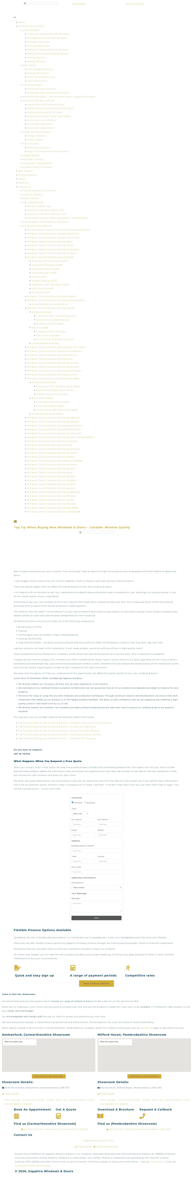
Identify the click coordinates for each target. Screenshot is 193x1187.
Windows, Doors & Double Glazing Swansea (51, 308)
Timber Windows (36, 136)
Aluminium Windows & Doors (39, 101)
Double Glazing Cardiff (44, 281)
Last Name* (103, 819)
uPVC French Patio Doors (41, 77)
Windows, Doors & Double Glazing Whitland (51, 504)
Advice (21, 179)
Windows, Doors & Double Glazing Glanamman (53, 367)
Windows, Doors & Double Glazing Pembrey (51, 496)
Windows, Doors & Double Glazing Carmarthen (53, 234)
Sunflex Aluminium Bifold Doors (45, 112)
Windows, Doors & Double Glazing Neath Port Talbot (56, 347)
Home (21, 22)
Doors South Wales (42, 398)
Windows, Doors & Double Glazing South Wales (53, 379)
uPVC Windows (31, 30)
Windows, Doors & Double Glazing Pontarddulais (54, 351)
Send (96, 918)
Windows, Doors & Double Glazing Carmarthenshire (56, 300)
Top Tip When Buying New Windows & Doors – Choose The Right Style (57, 727)
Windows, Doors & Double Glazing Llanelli (50, 245)
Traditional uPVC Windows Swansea (56, 316)
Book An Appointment (32, 1109)
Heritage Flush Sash (38, 42)
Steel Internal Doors (38, 148)
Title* (74, 809)
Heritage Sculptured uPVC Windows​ (47, 38)
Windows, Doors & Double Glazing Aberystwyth (53, 422)
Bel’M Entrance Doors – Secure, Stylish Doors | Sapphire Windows (59, 97)
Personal (77, 803)
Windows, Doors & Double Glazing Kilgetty (50, 457)
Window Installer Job (39, 206)
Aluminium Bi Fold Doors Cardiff (50, 261)
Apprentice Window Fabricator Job (46, 214)
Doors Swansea (40, 328)
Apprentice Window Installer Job (45, 210)
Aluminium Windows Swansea (52, 320)
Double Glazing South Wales (52, 394)
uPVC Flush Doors (37, 81)
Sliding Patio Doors (38, 73)
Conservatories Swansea (45, 343)
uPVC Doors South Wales (50, 406)
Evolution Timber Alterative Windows (47, 50)
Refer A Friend (31, 198)
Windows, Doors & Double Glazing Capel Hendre (54, 371)
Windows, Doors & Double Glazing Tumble (50, 500)
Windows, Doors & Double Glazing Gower (50, 359)
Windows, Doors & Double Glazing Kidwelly (51, 476)
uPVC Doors (29, 65)
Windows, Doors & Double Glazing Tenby (49, 445)
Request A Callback (156, 1109)
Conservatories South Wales (47, 414)
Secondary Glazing (33, 159)
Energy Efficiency (36, 61)
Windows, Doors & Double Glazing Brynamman (53, 363)
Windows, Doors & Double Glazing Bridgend (51, 296)
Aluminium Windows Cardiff (47, 265)
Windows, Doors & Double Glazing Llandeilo (51, 253)
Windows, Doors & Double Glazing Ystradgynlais (53, 418)
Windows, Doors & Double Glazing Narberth (51, 484)
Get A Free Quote (135, 4)
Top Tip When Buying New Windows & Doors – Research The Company (57, 738)
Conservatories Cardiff (44, 273)
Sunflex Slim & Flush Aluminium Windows (50, 108)
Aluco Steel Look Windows (41, 120)
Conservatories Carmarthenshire (50, 304)
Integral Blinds (31, 155)
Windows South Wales (44, 382)
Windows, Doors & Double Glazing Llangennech (53, 492)
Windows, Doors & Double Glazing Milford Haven (54, 429)
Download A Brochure (116, 1109)
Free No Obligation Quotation (39, 191)
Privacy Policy (158, 1162)
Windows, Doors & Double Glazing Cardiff (50, 257)
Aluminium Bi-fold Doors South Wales (57, 410)
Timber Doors (34, 140)
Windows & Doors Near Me (37, 226)
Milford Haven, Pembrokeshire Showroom (46, 222)
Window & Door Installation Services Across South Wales (58, 230)
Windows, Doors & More (31, 26)
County (101, 856)
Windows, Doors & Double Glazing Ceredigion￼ (53, 512)
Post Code (76, 867)
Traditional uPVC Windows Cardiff (50, 285)
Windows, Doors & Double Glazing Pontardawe (53, 249)
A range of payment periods (93, 975)
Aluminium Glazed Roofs (40, 128)
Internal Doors (31, 144)
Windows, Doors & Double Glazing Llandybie (52, 480)
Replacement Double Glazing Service (47, 54)
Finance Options (27, 175)
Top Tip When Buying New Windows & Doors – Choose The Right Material (59, 731)
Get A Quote (66, 1109)
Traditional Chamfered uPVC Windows (48, 34)
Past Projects (25, 171)
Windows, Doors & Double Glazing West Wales (52, 508)
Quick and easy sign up (34, 975)
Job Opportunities (33, 202)
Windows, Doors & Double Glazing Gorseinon (52, 355)
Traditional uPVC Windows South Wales (58, 386)
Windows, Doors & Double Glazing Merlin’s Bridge (55, 461)
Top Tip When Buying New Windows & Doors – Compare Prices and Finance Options (64, 723)
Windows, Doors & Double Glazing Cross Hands (53, 238)
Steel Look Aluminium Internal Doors (48, 151)
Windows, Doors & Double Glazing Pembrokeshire (55, 425)
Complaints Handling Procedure (33, 1166)
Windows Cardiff (41, 292)
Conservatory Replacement (37, 163)
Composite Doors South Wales (53, 402)
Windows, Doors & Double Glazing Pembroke (52, 465)
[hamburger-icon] (15, 17)
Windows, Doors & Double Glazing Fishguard (52, 441)
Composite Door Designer (41, 89)
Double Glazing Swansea (50, 324)
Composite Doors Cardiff (45, 269)
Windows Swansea (42, 312)
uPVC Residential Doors (40, 69)
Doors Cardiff (39, 277)
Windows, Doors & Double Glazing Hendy (50, 472)
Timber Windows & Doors (37, 132)
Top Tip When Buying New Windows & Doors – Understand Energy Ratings (59, 735)
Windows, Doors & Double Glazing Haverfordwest (54, 433)
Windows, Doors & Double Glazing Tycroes (50, 469)
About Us (23, 183)
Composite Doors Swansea (51, 332)
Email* (74, 830)
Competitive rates (140, 975)
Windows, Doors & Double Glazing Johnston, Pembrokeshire (60, 437)
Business (90, 803)
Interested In (77, 883)
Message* (76, 898)
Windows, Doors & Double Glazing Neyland (51, 488)
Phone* (101, 830)
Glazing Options (36, 57)
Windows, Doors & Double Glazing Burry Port (52, 375)
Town (73, 856)
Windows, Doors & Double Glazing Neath (49, 241)
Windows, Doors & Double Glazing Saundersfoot (54, 449)
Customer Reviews (33, 195)
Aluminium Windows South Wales (54, 390)
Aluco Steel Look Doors (40, 124)
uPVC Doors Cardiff (42, 288)
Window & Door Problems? (37, 167)
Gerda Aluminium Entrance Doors (45, 104)
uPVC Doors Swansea (47, 335)
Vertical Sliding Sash (38, 46)
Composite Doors (32, 85)
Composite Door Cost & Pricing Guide (48, 93)
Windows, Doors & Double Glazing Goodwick (52, 453)
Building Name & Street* (82, 846)
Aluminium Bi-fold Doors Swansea (55, 339)
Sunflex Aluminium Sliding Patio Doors (49, 116)
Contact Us (24, 187)
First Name (76, 819)
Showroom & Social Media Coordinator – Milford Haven (57, 218)
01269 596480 (79, 4)
